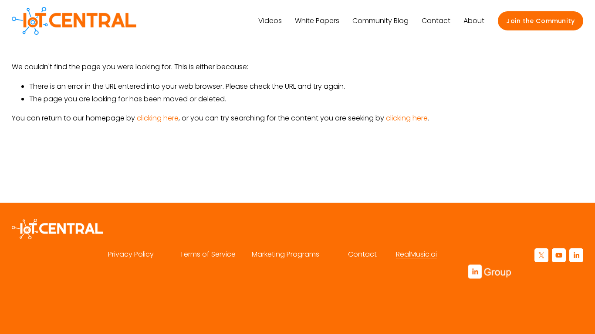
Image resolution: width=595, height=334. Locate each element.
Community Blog (380, 21)
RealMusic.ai (416, 254)
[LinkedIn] (576, 255)
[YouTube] (559, 255)
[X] (541, 255)
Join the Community (540, 21)
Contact (436, 21)
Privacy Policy (131, 254)
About (473, 21)
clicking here (158, 118)
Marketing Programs (285, 254)
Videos (270, 21)
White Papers (317, 21)
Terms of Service (208, 254)
